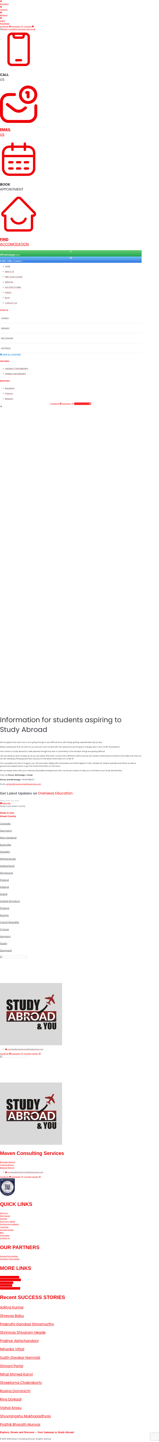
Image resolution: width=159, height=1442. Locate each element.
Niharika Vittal (12, 1349)
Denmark (6, 950)
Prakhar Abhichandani (19, 1340)
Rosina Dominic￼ (15, 1391)
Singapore (6, 873)
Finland (4, 908)
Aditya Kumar (12, 1307)
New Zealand (7, 338)
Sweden (5, 851)
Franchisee (4, 24)
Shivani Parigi (11, 1366)
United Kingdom (10, 901)
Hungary (5, 936)
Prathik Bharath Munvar (20, 1424)
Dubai (3, 894)
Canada (5, 318)
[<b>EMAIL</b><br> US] (18, 122)
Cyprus (4, 929)
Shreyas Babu (12, 1315)
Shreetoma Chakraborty (21, 1382)
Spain (3, 943)
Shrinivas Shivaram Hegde (23, 1332)
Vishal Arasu (10, 1407)
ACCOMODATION (14, 242)
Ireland (4, 887)
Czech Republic (9, 922)
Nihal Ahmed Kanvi (16, 1374)
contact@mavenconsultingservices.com (23, 784)
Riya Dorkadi (10, 1399)
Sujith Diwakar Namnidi (20, 1357)
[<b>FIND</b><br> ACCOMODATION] (18, 232)
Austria (4, 915)
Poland (4, 880)
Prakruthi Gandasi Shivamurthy (27, 1324)
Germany (5, 328)
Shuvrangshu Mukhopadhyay (25, 1416)
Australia (5, 348)
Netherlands (8, 859)
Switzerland (7, 866)
